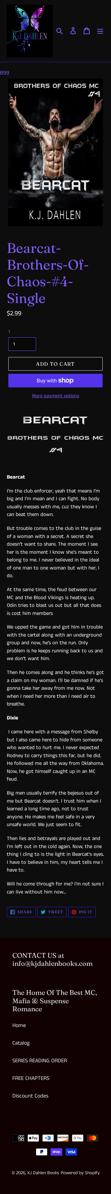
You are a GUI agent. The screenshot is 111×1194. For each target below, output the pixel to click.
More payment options (55, 395)
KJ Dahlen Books (43, 1173)
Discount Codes (30, 1096)
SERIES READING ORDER (39, 1061)
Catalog (21, 1043)
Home (19, 1025)
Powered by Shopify (80, 1173)
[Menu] (100, 30)
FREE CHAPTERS (30, 1078)
